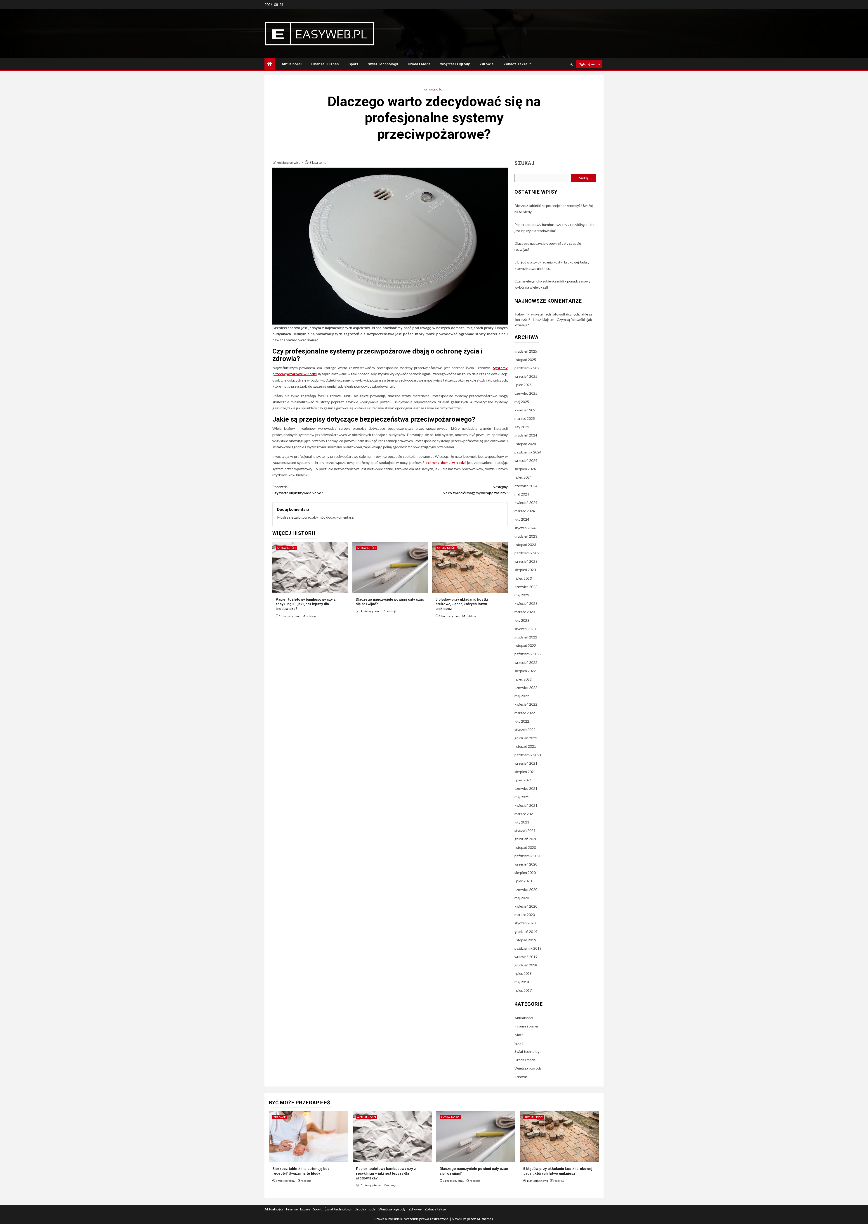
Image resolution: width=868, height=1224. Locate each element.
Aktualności (292, 64)
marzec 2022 (524, 713)
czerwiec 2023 (525, 586)
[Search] (571, 64)
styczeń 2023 (524, 628)
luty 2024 (521, 519)
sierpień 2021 (525, 771)
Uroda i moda (419, 64)
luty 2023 (521, 620)
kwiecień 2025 (525, 410)
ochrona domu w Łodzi (445, 462)
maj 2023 (521, 595)
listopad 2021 (525, 746)
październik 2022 (527, 654)
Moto (519, 1034)
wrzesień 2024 (525, 460)
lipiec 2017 (523, 990)
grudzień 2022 (525, 637)
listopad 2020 (525, 847)
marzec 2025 (524, 418)
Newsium (459, 1219)
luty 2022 (521, 721)
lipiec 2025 (523, 384)
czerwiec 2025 (525, 393)
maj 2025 (521, 401)
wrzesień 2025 (525, 376)
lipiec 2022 (523, 679)
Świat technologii (383, 64)
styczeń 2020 (524, 923)
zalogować (302, 517)
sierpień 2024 (525, 469)
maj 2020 (521, 898)
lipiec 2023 (523, 578)
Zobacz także (515, 64)
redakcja (311, 616)
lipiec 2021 (523, 780)
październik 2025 (527, 368)
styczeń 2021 (524, 830)
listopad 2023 (525, 544)
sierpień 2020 (525, 872)
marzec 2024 (524, 511)
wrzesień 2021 (525, 763)
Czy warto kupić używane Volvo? (297, 489)
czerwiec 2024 (525, 486)
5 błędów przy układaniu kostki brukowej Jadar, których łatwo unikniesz (462, 604)
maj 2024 (521, 494)
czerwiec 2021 (525, 788)
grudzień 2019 (525, 931)
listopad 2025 (525, 359)
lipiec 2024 (523, 477)
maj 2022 (521, 696)
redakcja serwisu (289, 162)
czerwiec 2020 (525, 889)
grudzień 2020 (525, 839)
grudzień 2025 (525, 351)
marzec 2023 (524, 612)
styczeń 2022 (524, 729)
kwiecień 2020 (525, 906)
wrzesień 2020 (525, 864)
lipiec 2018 (523, 973)
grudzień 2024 (525, 435)
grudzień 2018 (525, 965)
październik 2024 (527, 452)
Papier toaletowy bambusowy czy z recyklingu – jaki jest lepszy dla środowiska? (306, 604)
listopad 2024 (525, 443)
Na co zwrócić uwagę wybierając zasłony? (475, 489)
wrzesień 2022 (525, 662)
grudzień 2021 (525, 738)
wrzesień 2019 (525, 956)
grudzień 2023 (525, 536)
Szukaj (524, 163)
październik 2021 (527, 755)
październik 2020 (527, 856)
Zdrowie (486, 64)
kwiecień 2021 (525, 805)
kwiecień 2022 (525, 704)
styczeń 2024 (524, 528)
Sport (353, 64)
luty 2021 (521, 822)
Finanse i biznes (325, 64)
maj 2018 (521, 982)
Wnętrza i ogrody (455, 64)
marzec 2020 (524, 914)
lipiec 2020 (523, 881)
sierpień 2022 (525, 671)
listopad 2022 (525, 645)
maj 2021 (521, 797)
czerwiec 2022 (525, 687)
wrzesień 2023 (525, 561)
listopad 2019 (525, 940)
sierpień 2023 (525, 569)
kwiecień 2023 (525, 603)
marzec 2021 (524, 813)
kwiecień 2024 (525, 502)
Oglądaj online (589, 64)
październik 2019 (527, 948)
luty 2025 (521, 427)
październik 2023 (527, 553)
